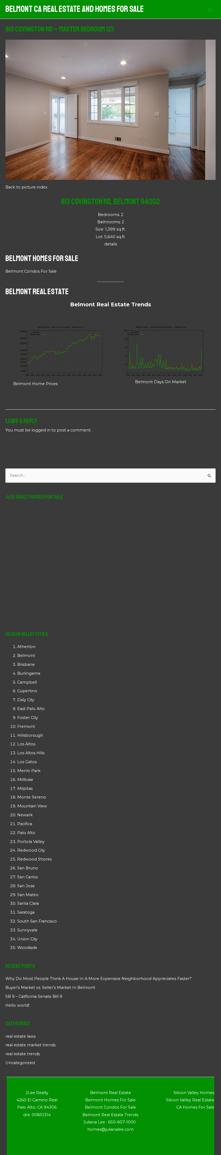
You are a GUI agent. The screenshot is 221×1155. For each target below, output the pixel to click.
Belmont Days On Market (160, 381)
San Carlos (27, 877)
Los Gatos (27, 761)
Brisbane (26, 664)
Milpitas (25, 788)
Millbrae (25, 779)
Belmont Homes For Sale (41, 258)
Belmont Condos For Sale (31, 271)
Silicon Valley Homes (194, 1092)
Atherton (26, 646)
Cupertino (27, 690)
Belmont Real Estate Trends (110, 304)
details (110, 244)
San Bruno (27, 868)
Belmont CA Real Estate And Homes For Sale (74, 9)
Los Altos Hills (30, 752)
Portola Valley (30, 841)
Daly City (25, 699)
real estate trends (22, 1053)
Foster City (27, 717)
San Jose (26, 885)
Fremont (26, 726)
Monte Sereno (31, 797)
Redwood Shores (34, 859)
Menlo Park (28, 770)
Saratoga (25, 912)
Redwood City (31, 850)
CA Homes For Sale (195, 1107)
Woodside (27, 947)
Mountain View (32, 806)
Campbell (27, 682)
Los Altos (26, 744)
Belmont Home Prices (35, 383)
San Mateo (28, 894)
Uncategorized (20, 1062)
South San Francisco (37, 921)
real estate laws (20, 1036)
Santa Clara (28, 903)
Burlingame (28, 673)
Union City (27, 939)
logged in (41, 430)
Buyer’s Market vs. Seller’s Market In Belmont (50, 987)
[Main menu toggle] (210, 9)
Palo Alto (26, 832)
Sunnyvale (27, 930)
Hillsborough (30, 735)
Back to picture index (26, 187)
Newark (25, 815)
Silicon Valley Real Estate (190, 1100)
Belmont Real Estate (37, 291)
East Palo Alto (31, 708)
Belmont (26, 655)
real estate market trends (30, 1045)
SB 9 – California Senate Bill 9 (33, 996)
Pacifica (24, 823)
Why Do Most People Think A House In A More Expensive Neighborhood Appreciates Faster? (98, 978)
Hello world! (17, 1005)
